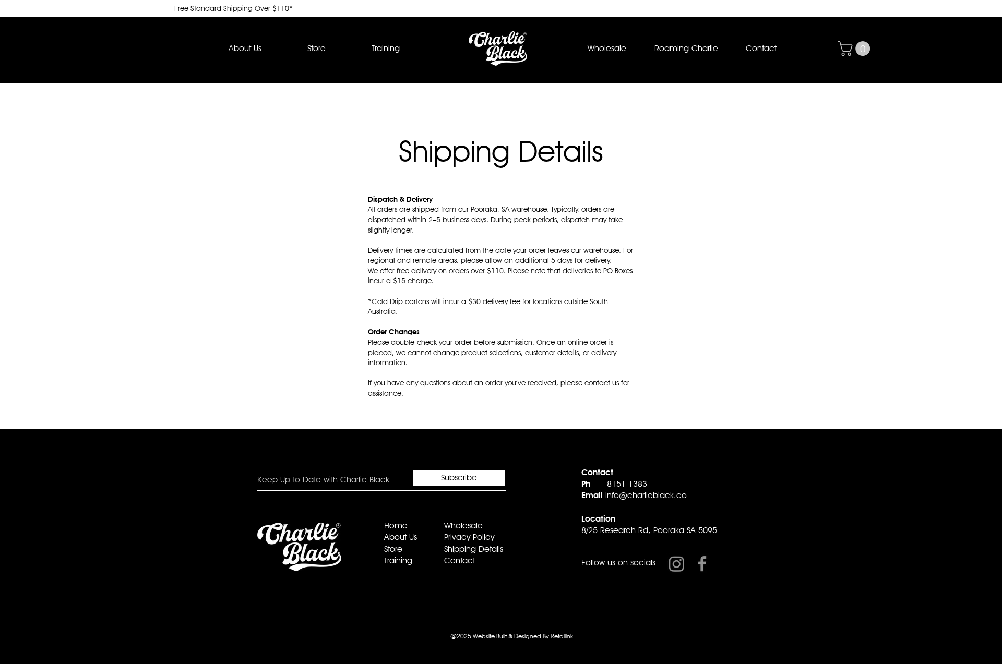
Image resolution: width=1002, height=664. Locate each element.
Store (393, 549)
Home (396, 525)
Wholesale (463, 525)
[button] (316, 48)
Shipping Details (473, 549)
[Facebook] (702, 563)
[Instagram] (676, 563)
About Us (400, 537)
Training (398, 560)
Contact (459, 560)
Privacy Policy (469, 537)
